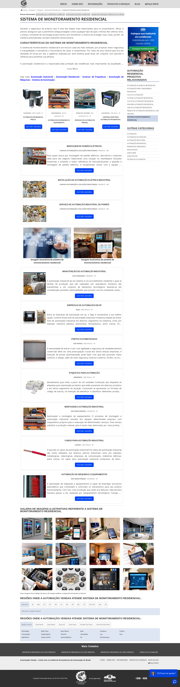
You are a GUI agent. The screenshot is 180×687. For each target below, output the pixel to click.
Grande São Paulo (86, 625)
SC (61, 604)
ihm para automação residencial (140, 104)
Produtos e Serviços (118, 4)
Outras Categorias (140, 128)
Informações (95, 4)
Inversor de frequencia (136, 147)
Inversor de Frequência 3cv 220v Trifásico (38, 652)
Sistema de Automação (43, 80)
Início (63, 4)
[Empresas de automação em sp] (34, 327)
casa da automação (135, 95)
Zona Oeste (51, 625)
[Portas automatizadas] (34, 360)
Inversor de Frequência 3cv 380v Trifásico (117, 652)
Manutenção (132, 150)
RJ (32, 604)
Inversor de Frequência (94, 76)
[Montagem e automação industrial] (34, 428)
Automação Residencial (68, 76)
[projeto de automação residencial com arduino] (138, 554)
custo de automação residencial (140, 101)
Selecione (25, 604)
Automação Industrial (42, 76)
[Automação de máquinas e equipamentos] (34, 496)
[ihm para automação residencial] (71, 529)
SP (50, 604)
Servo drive (131, 153)
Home (102, 660)
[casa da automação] (37, 554)
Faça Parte (153, 4)
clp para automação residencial (140, 98)
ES (44, 604)
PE (73, 604)
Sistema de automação (136, 159)
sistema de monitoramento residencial (138, 118)
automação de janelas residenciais (78, 14)
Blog (137, 4)
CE (84, 604)
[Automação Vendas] (23, 4)
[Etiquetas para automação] (34, 394)
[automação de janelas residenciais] (138, 529)
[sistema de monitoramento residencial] (47, 243)
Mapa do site (153, 660)
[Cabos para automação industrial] (34, 462)
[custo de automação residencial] (104, 529)
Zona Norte (39, 625)
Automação (132, 134)
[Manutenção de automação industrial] (34, 293)
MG (38, 604)
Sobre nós (77, 4)
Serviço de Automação (149, 652)
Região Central (27, 625)
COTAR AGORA (33, 127)
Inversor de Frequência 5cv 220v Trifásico (78, 652)
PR (56, 604)
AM (100, 604)
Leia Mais (72, 69)
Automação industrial (136, 140)
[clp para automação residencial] (104, 554)
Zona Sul (62, 625)
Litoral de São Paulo (103, 625)
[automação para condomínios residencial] (37, 529)
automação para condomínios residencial (50, 14)
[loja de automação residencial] (71, 554)
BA (78, 604)
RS (67, 604)
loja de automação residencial (139, 108)
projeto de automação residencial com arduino (108, 14)
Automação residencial (136, 143)
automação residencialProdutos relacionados (137, 75)
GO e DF (92, 604)
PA (106, 604)
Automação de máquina (136, 137)
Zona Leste (72, 625)
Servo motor (132, 156)
